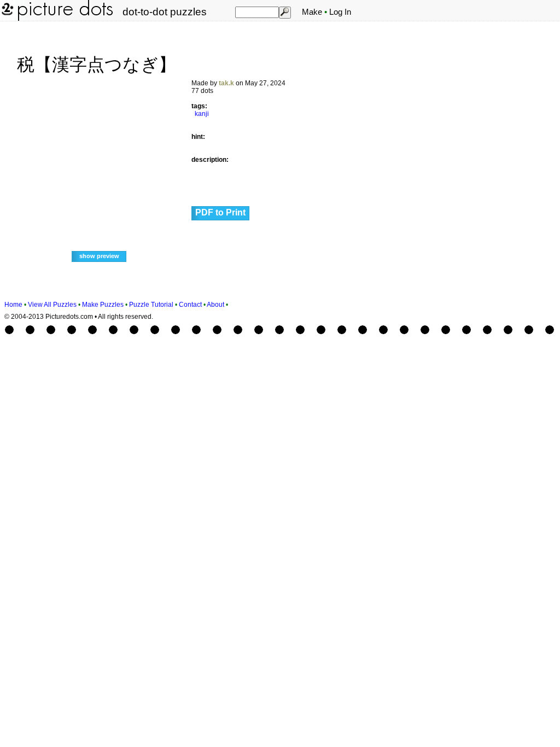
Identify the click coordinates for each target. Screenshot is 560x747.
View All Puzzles (52, 304)
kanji (202, 114)
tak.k (226, 83)
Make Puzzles (103, 304)
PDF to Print (220, 212)
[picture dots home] (6, 18)
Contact (190, 304)
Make (312, 12)
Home (13, 304)
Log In (340, 12)
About (215, 304)
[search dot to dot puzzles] (284, 12)
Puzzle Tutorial (151, 304)
